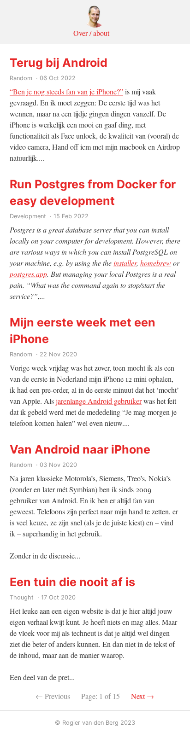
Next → (142, 696)
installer (125, 263)
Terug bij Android (58, 63)
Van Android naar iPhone (80, 449)
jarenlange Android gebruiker (99, 401)
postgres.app (28, 274)
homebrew (155, 263)
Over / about (91, 33)
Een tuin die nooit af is (72, 582)
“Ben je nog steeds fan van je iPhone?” (66, 91)
